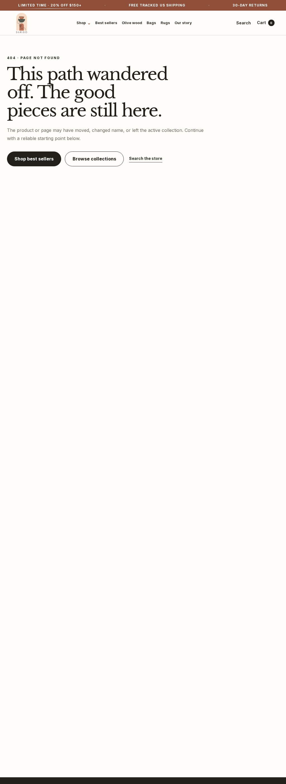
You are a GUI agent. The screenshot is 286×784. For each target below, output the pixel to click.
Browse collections (94, 159)
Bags (151, 22)
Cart (264, 22)
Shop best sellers (34, 159)
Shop (84, 22)
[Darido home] (21, 23)
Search (243, 22)
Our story (183, 22)
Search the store (145, 158)
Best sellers (106, 22)
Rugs (165, 22)
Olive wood (132, 22)
